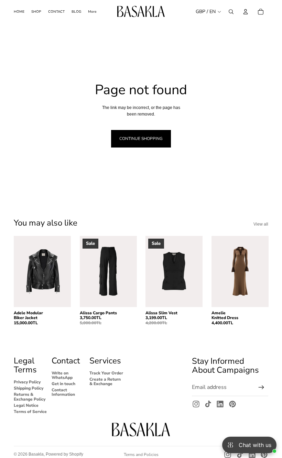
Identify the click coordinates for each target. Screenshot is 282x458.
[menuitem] (92, 11)
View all (260, 224)
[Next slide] (63, 271)
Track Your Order (106, 372)
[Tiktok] (208, 404)
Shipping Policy (28, 388)
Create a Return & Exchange (105, 381)
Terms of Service (30, 411)
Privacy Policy (27, 382)
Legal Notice (26, 405)
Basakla (36, 454)
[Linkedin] (220, 404)
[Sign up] (261, 387)
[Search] (231, 11)
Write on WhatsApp (62, 375)
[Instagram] (196, 404)
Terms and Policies (141, 454)
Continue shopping (141, 138)
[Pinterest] (232, 404)
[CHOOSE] (60, 296)
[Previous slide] (21, 271)
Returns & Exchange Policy (29, 397)
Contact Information (63, 392)
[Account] (245, 11)
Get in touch (63, 383)
